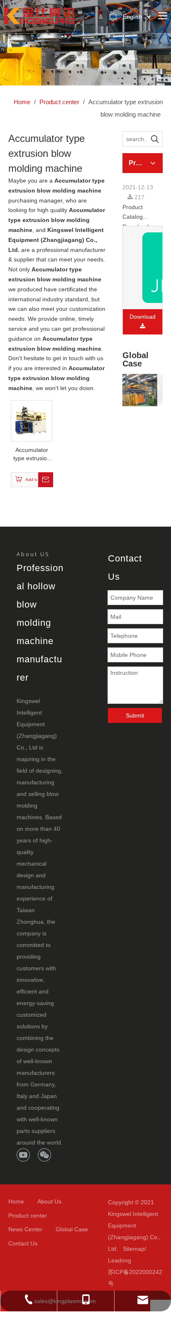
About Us (49, 1201)
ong (126, 1260)
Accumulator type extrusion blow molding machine (31, 454)
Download (142, 316)
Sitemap (133, 1248)
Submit (135, 715)
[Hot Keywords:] (154, 139)
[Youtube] (23, 1155)
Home (16, 1201)
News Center (25, 1229)
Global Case (72, 1229)
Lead (114, 1260)
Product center (27, 1215)
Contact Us (22, 1243)
